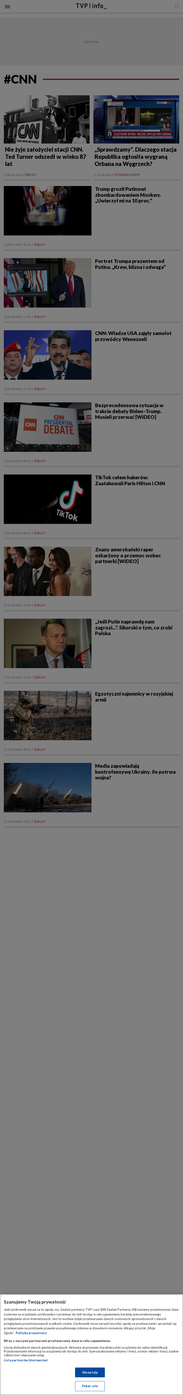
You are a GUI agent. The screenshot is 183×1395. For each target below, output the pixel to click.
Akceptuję (90, 1372)
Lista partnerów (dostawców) (25, 1360)
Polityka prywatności (31, 1333)
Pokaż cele (90, 1386)
